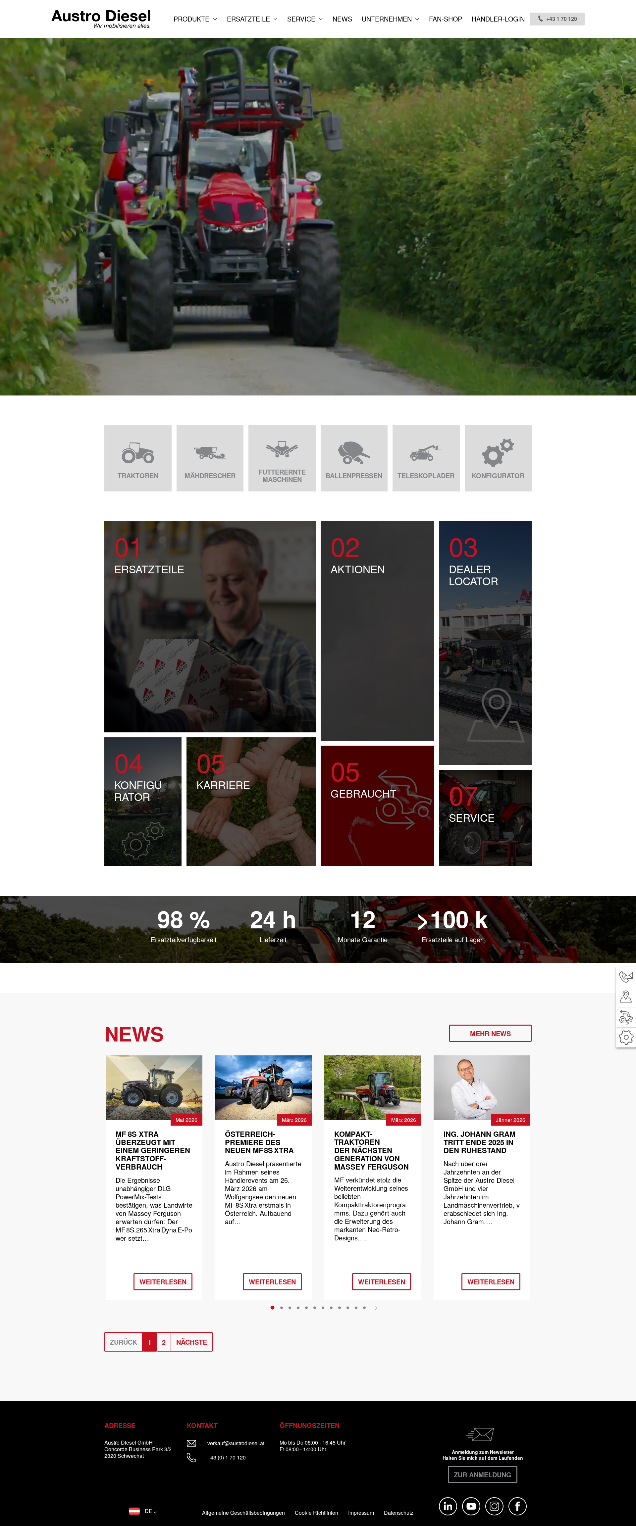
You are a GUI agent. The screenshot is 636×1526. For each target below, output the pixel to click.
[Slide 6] (314, 1308)
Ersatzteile (249, 18)
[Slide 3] (290, 1308)
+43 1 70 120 (561, 19)
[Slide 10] (347, 1308)
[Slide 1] (272, 1307)
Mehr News (490, 1033)
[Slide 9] (339, 1308)
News (342, 18)
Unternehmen (388, 18)
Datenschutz (398, 1512)
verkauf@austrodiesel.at (240, 1443)
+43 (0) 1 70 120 (226, 1457)
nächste (191, 1342)
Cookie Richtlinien (316, 1512)
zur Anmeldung (482, 1474)
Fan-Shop (445, 18)
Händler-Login (498, 18)
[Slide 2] (281, 1308)
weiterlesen (162, 1281)
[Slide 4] (298, 1308)
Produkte (192, 18)
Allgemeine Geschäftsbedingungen (243, 1512)
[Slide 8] (331, 1308)
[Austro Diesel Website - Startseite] (100, 19)
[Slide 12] (364, 1308)
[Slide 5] (306, 1308)
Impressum (361, 1512)
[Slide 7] (323, 1308)
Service (302, 18)
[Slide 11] (356, 1308)
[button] (143, 1511)
